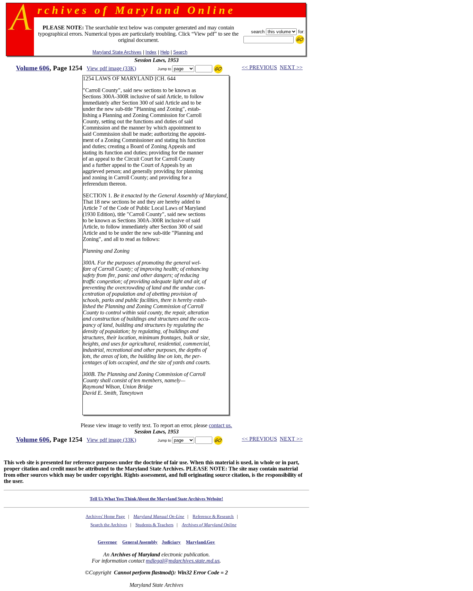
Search (180, 52)
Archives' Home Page (105, 516)
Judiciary (171, 542)
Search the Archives (108, 524)
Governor (107, 542)
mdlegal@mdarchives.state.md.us (183, 561)
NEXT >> (291, 67)
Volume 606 (33, 68)
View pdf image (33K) (111, 68)
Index (151, 52)
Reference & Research (213, 516)
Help (164, 52)
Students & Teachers (154, 524)
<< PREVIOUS (259, 67)
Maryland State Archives (117, 52)
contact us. (220, 425)
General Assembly (140, 542)
